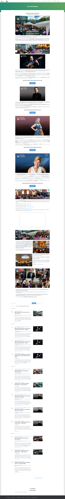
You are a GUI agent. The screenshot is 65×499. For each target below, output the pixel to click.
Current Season (38, 1)
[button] (34, 1)
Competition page (40, 264)
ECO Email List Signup (34, 497)
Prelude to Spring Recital (30, 206)
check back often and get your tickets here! (25, 210)
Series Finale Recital (28, 208)
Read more (19, 320)
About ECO (32, 1)
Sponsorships (18, 497)
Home (29, 1)
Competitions (54, 1)
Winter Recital (29, 205)
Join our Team (28, 497)
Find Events (33, 303)
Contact (23, 497)
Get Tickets (43, 1)
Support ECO (49, 1)
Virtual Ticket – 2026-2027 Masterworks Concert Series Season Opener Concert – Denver (23, 355)
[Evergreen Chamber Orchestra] (7, 1)
